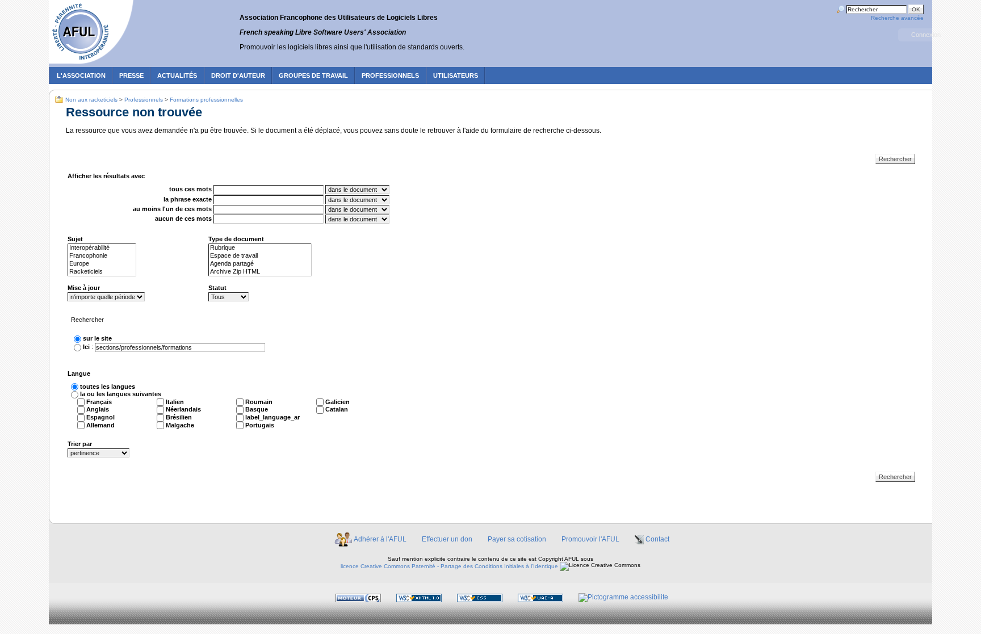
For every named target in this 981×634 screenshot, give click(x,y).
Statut (217, 287)
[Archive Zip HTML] (260, 272)
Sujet (75, 239)
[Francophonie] (102, 256)
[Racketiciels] (102, 272)
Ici (86, 346)
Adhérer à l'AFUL (380, 539)
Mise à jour (84, 287)
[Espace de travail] (260, 256)
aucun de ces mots (183, 218)
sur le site (97, 338)
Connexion (926, 34)
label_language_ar (272, 417)
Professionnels (390, 75)
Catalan (336, 409)
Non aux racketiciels (91, 99)
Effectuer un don (447, 539)
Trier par (80, 443)
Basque (256, 409)
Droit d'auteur (238, 75)
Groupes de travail (313, 75)
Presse (131, 75)
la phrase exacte (188, 199)
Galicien (337, 401)
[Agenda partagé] (260, 264)
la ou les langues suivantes (120, 394)
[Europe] (102, 264)
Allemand (100, 425)
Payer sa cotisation (517, 539)
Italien (175, 401)
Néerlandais (183, 409)
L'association (81, 75)
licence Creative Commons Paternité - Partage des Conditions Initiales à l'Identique (449, 566)
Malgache (180, 425)
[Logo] (93, 33)
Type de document (236, 239)
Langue (79, 373)
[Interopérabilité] (102, 248)
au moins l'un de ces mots (172, 208)
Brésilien (179, 417)
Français (99, 401)
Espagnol (100, 417)
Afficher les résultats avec (106, 176)
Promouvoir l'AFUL (590, 539)
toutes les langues (107, 386)
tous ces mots (190, 189)
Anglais (97, 409)
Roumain (258, 401)
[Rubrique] (260, 248)
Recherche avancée (897, 18)
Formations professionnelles (206, 99)
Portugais (259, 425)
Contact (657, 539)
